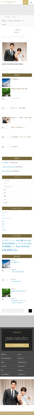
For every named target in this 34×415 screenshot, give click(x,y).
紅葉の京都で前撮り (7, 171)
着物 (5, 196)
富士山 (17, 243)
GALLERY (3, 366)
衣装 (5, 193)
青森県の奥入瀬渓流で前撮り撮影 (19, 88)
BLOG (19, 354)
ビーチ (5, 241)
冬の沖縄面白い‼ (15, 79)
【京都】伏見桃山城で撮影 (8, 167)
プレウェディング (8, 186)
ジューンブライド (15, 98)
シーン (5, 183)
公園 (21, 241)
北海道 (25, 240)
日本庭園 (6, 247)
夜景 (6, 243)
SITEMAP (20, 370)
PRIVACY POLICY (22, 362)
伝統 (17, 241)
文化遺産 (29, 243)
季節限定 (11, 243)
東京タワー (13, 246)
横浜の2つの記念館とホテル (18, 127)
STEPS (2, 362)
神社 (28, 246)
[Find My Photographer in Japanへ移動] (2, 17)
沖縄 (22, 246)
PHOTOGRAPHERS (6, 358)
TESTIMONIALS (5, 374)
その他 (5, 202)
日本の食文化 (14, 146)
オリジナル (6, 180)
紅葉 (4, 250)
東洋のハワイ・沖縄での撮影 (18, 108)
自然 (9, 250)
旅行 (5, 189)
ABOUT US (20, 358)
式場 (24, 243)
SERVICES (3, 354)
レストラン (12, 240)
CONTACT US (21, 374)
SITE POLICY (21, 366)
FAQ (2, 370)
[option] (14, 321)
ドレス (5, 199)
